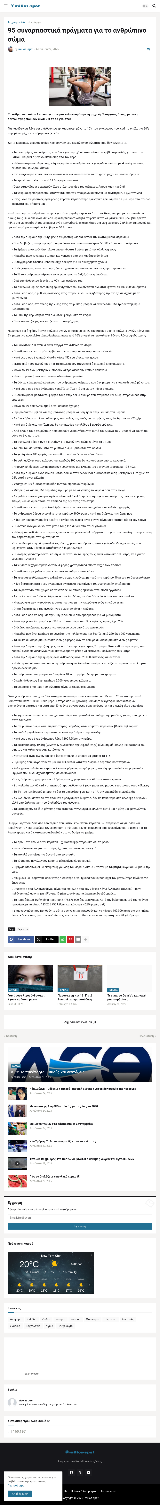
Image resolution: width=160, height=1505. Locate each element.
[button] (5, 6)
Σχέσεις (15, 1326)
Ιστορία (60, 1319)
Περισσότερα (16, 1485)
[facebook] (71, 1472)
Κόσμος (75, 1319)
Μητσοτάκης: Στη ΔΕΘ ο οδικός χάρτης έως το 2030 (63, 1106)
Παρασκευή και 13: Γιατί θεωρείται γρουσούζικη (75, 997)
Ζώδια (46, 1319)
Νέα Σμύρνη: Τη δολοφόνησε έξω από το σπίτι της (62, 1141)
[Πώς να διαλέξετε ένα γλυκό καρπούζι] (17, 1181)
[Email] (78, 939)
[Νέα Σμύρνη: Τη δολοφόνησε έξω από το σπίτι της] (17, 1146)
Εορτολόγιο (32, 1373)
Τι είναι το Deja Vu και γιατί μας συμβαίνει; (126, 997)
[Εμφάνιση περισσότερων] (85, 939)
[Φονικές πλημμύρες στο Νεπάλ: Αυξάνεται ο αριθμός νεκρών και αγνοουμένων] (17, 1163)
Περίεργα (35, 22)
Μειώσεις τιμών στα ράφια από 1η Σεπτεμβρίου (61, 1123)
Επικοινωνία (109, 1491)
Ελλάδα (31, 1319)
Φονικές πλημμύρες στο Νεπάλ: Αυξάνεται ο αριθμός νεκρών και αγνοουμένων (81, 1159)
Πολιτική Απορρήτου (84, 1491)
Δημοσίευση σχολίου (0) (80, 1022)
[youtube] (88, 1472)
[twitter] (80, 1472)
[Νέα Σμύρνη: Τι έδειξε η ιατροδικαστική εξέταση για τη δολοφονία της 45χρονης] (17, 1093)
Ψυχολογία (66, 1326)
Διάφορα (15, 1319)
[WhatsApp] (63, 939)
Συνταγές (128, 1319)
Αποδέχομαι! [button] (20, 1493)
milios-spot (92, 1498)
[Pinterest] (70, 939)
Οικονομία (92, 1319)
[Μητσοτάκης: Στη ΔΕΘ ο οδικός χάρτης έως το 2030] (17, 1111)
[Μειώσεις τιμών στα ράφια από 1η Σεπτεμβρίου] (17, 1128)
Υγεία (49, 1326)
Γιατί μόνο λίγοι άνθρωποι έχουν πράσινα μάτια (26, 997)
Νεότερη (11, 1035)
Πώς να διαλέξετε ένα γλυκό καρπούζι (54, 1176)
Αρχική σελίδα (17, 22)
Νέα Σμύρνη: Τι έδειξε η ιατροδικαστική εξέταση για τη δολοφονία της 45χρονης (82, 1088)
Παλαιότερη (146, 1035)
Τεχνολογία (33, 1326)
